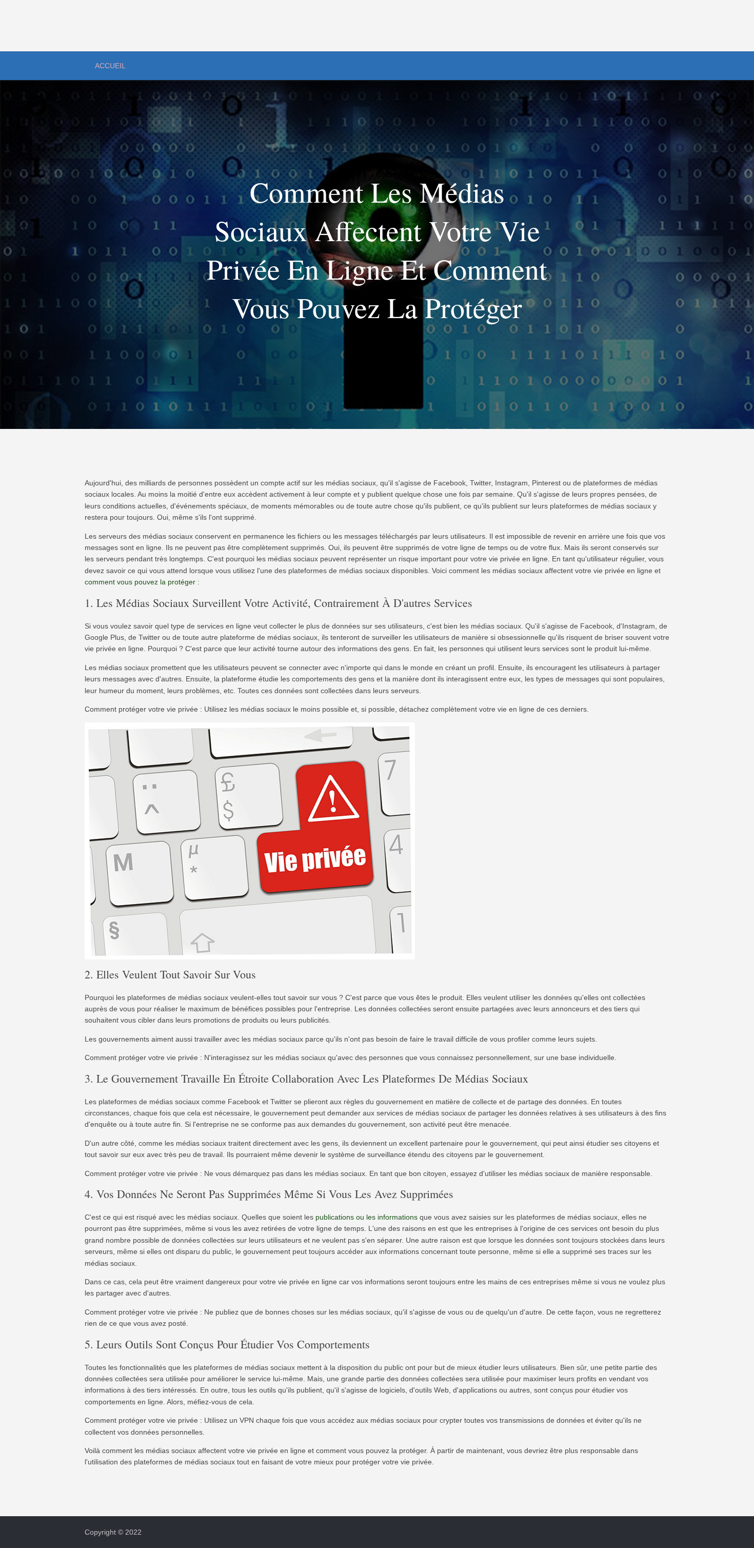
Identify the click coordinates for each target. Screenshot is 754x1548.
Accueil (110, 66)
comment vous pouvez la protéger (140, 582)
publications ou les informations (366, 1217)
